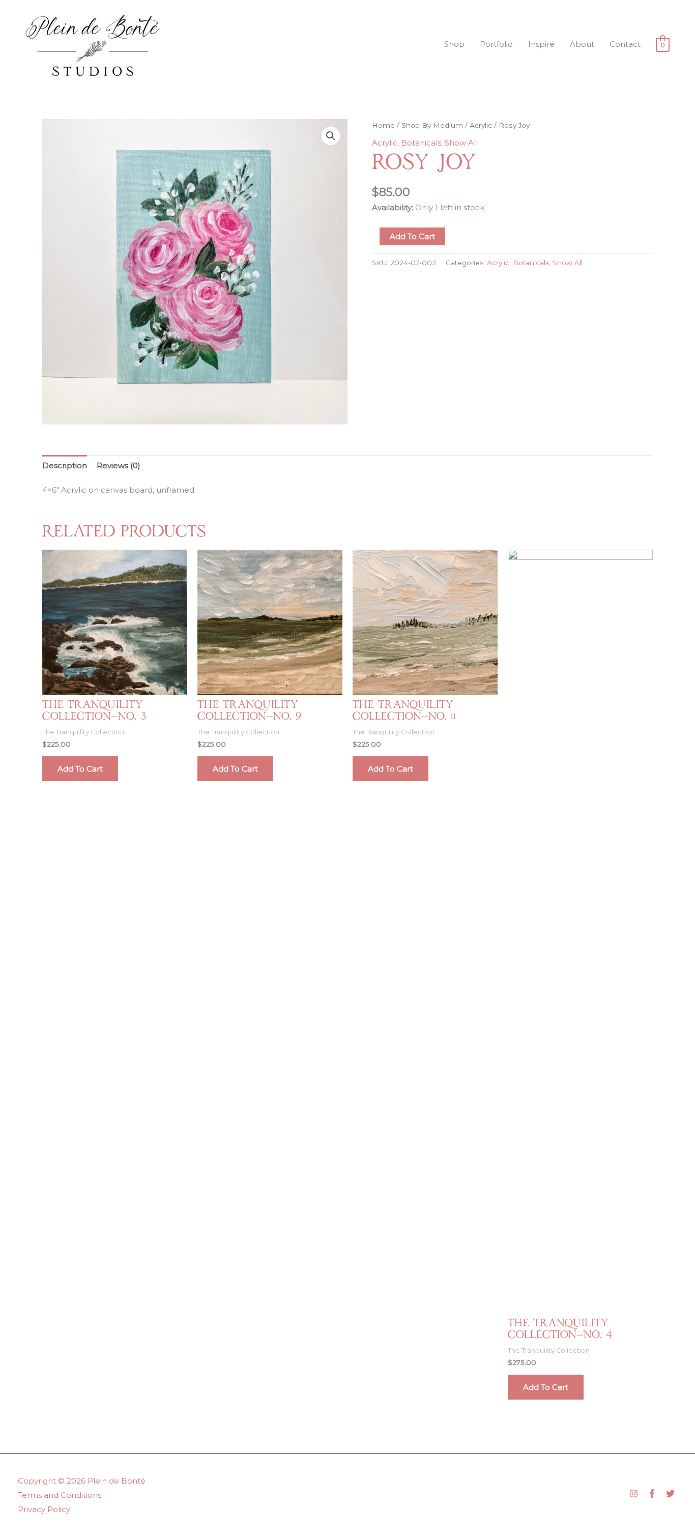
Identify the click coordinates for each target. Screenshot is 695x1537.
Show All (461, 143)
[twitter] (671, 1493)
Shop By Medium (432, 125)
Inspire (541, 44)
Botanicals (421, 143)
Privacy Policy (44, 1509)
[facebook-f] (656, 1493)
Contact (625, 44)
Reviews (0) (118, 465)
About (582, 44)
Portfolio (496, 44)
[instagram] (637, 1493)
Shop (454, 44)
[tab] (64, 465)
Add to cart (412, 236)
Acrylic (481, 125)
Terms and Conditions (59, 1495)
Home (383, 125)
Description (64, 465)
